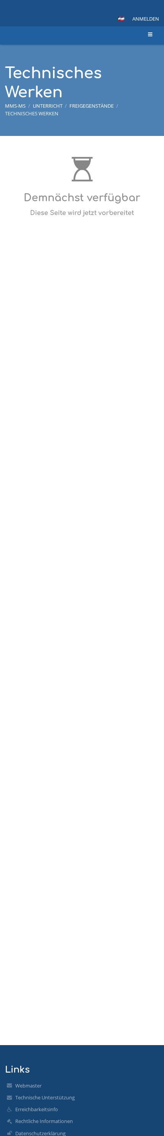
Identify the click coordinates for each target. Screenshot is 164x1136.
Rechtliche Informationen (44, 1121)
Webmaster (28, 1085)
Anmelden (145, 18)
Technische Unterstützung (45, 1097)
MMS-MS (15, 105)
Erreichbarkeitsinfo (36, 1109)
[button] (121, 18)
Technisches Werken (31, 113)
